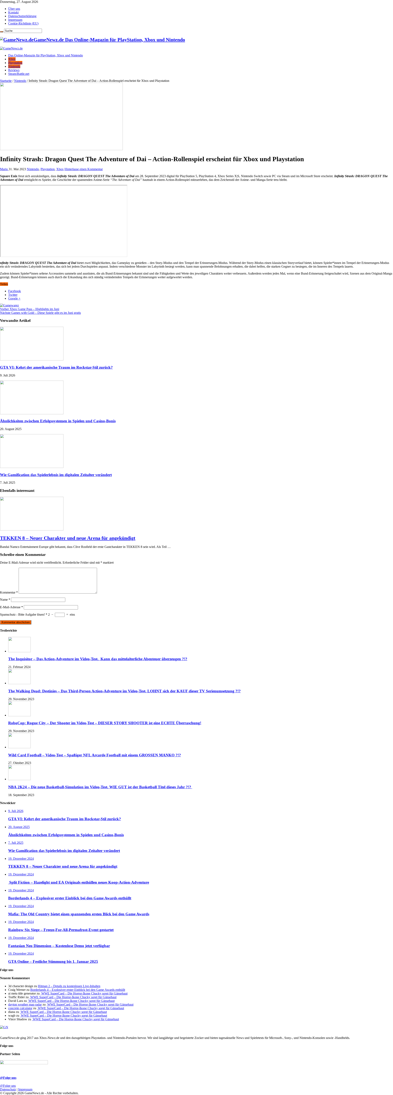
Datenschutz (8, 1089)
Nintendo (14, 66)
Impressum (15, 19)
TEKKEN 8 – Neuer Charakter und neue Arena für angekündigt (67, 538)
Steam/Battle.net (18, 73)
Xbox (12, 59)
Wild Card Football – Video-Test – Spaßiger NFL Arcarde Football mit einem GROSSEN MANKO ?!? (94, 755)
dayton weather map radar (25, 1004)
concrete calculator (20, 1008)
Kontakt (13, 12)
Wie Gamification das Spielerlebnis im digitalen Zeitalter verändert (56, 475)
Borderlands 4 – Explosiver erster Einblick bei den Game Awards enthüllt (77, 989)
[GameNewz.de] (11, 48)
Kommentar (9, 592)
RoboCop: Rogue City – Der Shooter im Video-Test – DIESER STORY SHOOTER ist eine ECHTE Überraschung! (104, 723)
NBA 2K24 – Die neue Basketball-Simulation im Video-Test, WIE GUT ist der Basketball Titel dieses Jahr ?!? (100, 787)
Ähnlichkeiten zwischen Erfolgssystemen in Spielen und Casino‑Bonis (58, 421)
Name (5, 599)
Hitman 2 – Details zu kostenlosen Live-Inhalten (69, 986)
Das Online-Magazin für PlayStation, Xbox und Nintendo (45, 55)
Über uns (14, 8)
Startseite (6, 80)
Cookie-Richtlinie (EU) (23, 23)
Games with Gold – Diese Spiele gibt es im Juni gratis (40, 312)
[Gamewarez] (9, 305)
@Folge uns (8, 1077)
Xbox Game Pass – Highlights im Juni (29, 309)
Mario (4, 169)
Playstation (15, 62)
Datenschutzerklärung (22, 16)
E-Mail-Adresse (11, 607)
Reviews (13, 70)
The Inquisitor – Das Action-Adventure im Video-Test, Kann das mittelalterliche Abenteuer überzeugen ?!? (97, 659)
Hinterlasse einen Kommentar (83, 169)
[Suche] (1, 31)
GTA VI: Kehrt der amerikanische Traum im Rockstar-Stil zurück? (56, 367)
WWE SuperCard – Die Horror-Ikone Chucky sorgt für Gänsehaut (84, 993)
